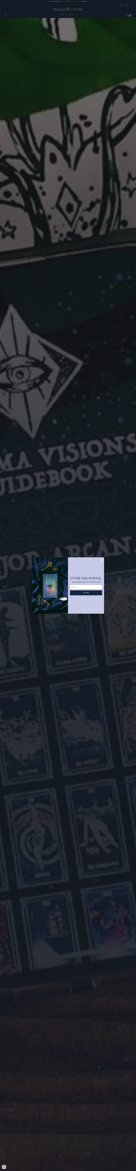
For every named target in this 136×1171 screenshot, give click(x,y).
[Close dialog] (101, 559)
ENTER (86, 593)
